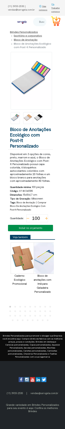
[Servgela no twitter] (43, 381)
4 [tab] (26, 307)
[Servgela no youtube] (32, 381)
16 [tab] (41, 312)
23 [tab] (31, 316)
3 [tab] (21, 307)
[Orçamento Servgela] (53, 22)
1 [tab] (11, 307)
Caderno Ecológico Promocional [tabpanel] (19, 279)
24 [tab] (36, 316)
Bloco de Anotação (26, 39)
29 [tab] (18, 321)
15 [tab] (36, 312)
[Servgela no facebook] (21, 381)
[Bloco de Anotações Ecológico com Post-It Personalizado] (15, 118)
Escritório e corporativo (28, 35)
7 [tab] (41, 307)
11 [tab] (16, 312)
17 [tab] (46, 312)
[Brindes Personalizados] (21, 22)
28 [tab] (13, 321)
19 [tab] (11, 316)
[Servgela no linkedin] (38, 381)
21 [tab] (21, 316)
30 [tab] (23, 321)
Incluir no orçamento (30, 228)
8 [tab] (46, 307)
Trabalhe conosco (55, 10)
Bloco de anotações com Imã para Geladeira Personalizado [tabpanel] (42, 284)
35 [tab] (48, 321)
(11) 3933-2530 (15, 393)
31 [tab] (28, 321)
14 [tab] (31, 312)
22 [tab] (26, 316)
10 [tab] (11, 312)
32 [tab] (33, 321)
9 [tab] (51, 307)
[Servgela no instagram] (26, 381)
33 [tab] (38, 321)
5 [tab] (31, 307)
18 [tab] (51, 312)
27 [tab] (51, 316)
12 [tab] (21, 312)
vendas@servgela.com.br (44, 393)
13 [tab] (26, 312)
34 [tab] (43, 321)
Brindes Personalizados (24, 32)
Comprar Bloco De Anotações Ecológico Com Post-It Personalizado (28, 206)
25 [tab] (41, 316)
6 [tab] (36, 307)
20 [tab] (16, 316)
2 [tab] (16, 307)
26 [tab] (46, 316)
